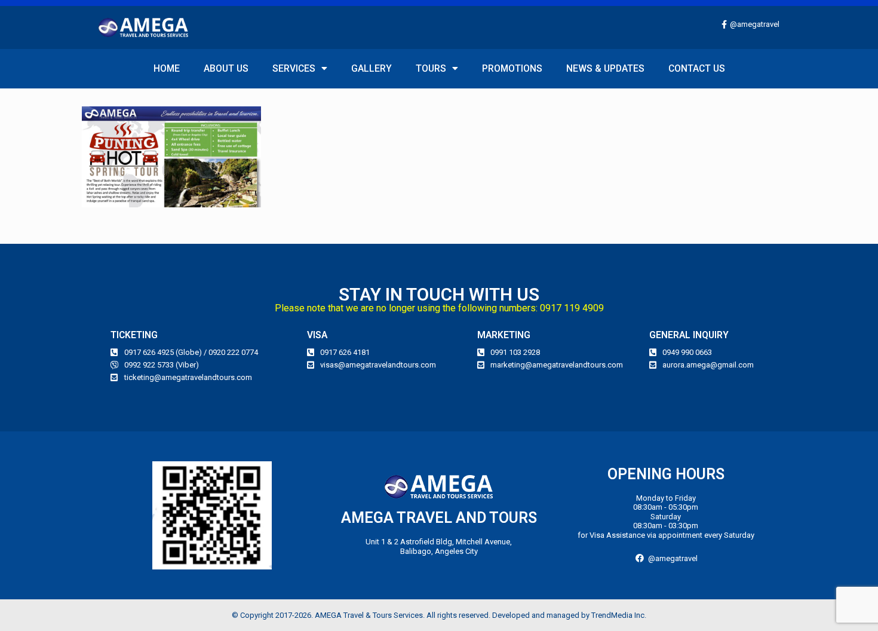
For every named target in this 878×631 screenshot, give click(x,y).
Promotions (512, 68)
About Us (226, 68)
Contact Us (696, 68)
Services (293, 68)
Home (167, 68)
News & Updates (605, 68)
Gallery (371, 68)
